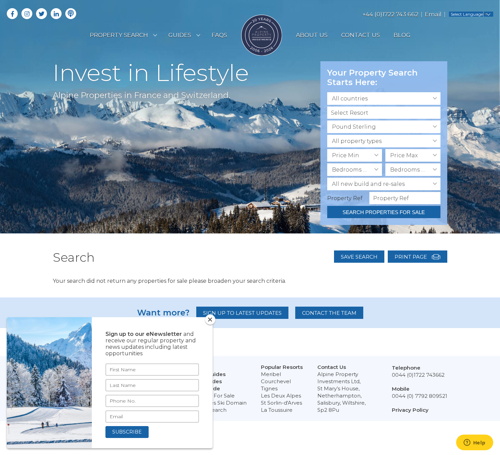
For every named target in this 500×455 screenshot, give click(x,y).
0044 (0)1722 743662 (418, 375)
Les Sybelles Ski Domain (215, 403)
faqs (219, 35)
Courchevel (276, 381)
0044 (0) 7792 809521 (419, 396)
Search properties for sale (384, 212)
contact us (360, 35)
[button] (383, 98)
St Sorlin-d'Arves (281, 403)
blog (402, 35)
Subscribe (127, 432)
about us (312, 35)
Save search (359, 257)
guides (179, 35)
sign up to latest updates (242, 313)
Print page (411, 257)
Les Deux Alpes (281, 395)
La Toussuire (277, 410)
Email (433, 14)
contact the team (329, 313)
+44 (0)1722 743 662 (390, 14)
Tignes (269, 388)
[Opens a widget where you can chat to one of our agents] (474, 443)
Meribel (271, 374)
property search (119, 35)
